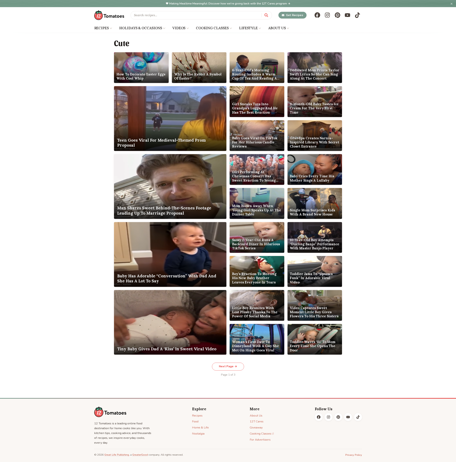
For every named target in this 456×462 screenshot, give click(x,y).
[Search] (266, 15)
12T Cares (256, 421)
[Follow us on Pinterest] (337, 15)
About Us (256, 415)
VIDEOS (178, 28)
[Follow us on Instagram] (327, 15)
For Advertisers (260, 440)
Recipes (197, 415)
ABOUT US (277, 28)
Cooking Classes (260, 433)
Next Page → (228, 366)
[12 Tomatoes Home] (110, 412)
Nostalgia (198, 433)
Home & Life (200, 427)
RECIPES (101, 28)
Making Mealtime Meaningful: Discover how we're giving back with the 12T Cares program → (229, 4)
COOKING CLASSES (212, 28)
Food (195, 421)
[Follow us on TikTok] (357, 15)
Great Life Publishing (116, 454)
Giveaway (256, 427)
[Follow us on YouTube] (347, 15)
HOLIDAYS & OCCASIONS (140, 28)
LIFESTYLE (248, 28)
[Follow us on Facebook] (317, 15)
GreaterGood (140, 454)
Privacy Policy (353, 455)
